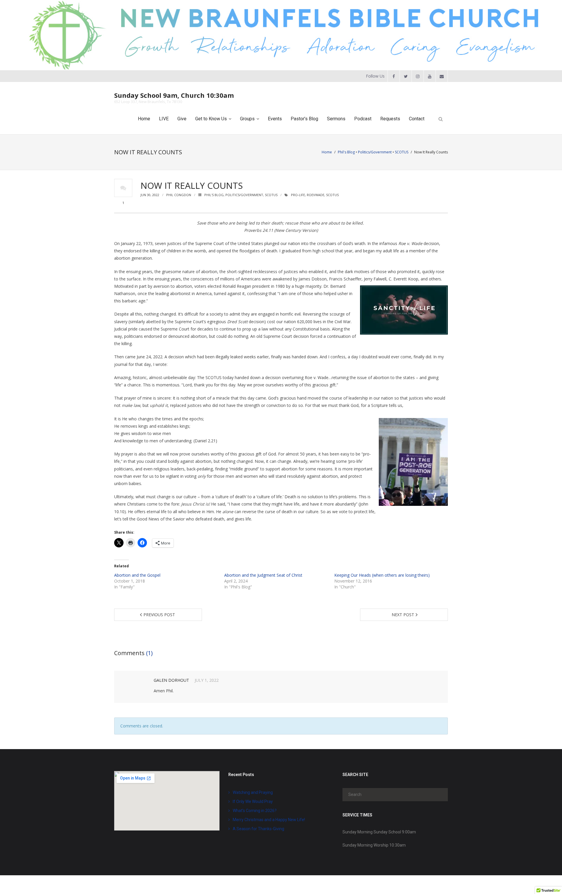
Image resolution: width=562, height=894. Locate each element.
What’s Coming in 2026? (255, 810)
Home (327, 152)
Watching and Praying (253, 792)
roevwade (315, 195)
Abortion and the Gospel (137, 575)
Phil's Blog (346, 152)
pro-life (298, 195)
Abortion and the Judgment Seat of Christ (263, 575)
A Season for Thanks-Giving (258, 828)
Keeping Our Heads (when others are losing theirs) (382, 575)
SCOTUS (401, 152)
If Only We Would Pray (253, 801)
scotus (332, 195)
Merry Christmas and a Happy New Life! (269, 819)
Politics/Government (375, 152)
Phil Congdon (178, 195)
